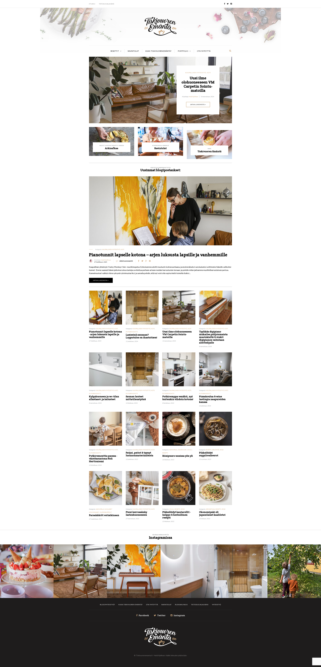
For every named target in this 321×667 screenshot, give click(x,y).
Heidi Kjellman (193, 109)
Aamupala (173, 450)
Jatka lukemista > (198, 117)
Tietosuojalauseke (106, 4)
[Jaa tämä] (138, 261)
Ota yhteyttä (204, 51)
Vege (222, 450)
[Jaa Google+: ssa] (146, 261)
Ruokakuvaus (181, 605)
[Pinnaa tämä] (150, 261)
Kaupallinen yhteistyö (195, 73)
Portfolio (183, 51)
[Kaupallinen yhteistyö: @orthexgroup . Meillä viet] (27, 571)
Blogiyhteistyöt (107, 605)
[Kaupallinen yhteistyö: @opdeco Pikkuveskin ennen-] (187, 571)
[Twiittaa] (142, 261)
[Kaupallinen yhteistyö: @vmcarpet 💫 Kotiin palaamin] (80, 571)
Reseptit (114, 51)
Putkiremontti (132, 332)
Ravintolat (133, 51)
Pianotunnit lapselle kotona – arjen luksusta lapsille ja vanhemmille (158, 255)
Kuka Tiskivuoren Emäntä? (158, 51)
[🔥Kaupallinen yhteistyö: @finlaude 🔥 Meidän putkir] (241, 571)
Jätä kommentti (126, 261)
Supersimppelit (106, 512)
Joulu (189, 450)
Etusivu (92, 4)
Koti (209, 73)
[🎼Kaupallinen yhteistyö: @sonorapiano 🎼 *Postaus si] (133, 571)
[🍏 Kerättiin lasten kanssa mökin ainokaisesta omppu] (294, 571)
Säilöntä (215, 450)
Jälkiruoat (182, 450)
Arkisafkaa (210, 509)
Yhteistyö (216, 605)
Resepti (165, 453)
